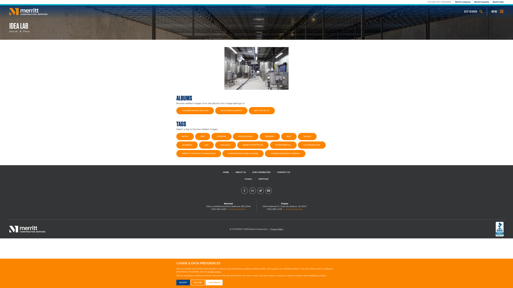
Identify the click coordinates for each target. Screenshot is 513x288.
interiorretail (283, 145)
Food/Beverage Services (195, 110)
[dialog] (256, 273)
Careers (248, 179)
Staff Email (263, 179)
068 (206, 145)
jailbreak (187, 145)
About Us (241, 172)
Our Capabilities (261, 172)
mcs (289, 136)
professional (245, 136)
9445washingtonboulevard (243, 153)
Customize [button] (214, 282)
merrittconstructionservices (199, 153)
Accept (183, 282)
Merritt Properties (481, 2)
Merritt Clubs (498, 2)
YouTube (268, 190)
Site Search (470, 11)
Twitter (260, 190)
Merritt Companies (463, 2)
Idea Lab (13, 31)
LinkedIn (252, 190)
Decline (198, 282)
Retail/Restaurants (231, 110)
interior (221, 136)
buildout (225, 145)
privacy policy (214, 271)
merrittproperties (253, 145)
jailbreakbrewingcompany (285, 153)
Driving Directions (237, 209)
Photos (26, 31)
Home (226, 172)
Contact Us (283, 172)
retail (185, 136)
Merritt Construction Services (28, 11)
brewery (270, 136)
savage (307, 136)
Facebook (244, 190)
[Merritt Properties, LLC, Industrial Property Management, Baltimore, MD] (500, 229)
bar (203, 136)
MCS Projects (261, 110)
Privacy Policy (277, 229)
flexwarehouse (311, 145)
